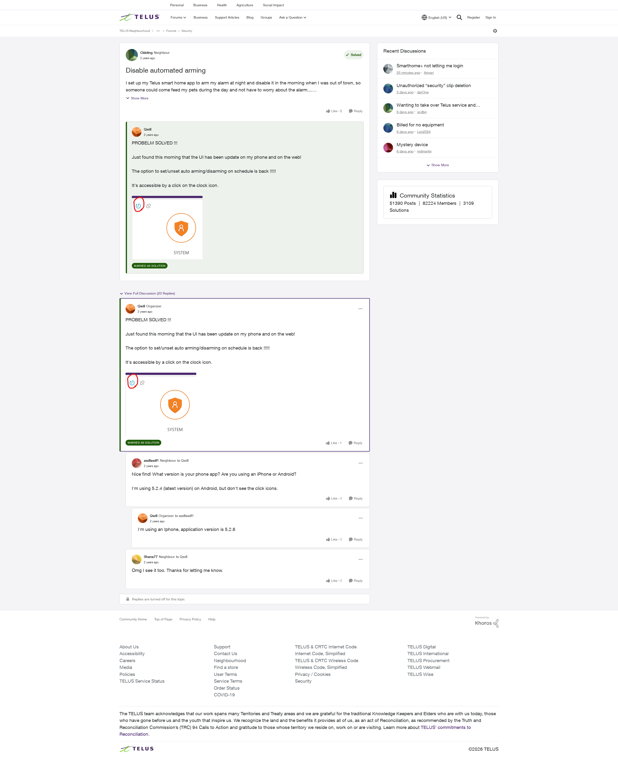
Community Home (133, 619)
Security (187, 31)
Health (222, 5)
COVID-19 (224, 694)
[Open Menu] (495, 30)
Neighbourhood (230, 660)
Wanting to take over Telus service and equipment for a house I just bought (436, 105)
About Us (129, 646)
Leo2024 (424, 132)
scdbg (422, 112)
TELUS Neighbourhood (134, 31)
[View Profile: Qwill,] (136, 132)
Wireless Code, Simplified (321, 667)
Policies (127, 674)
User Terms (225, 674)
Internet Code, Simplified (320, 653)
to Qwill (183, 460)
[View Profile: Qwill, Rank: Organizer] (130, 309)
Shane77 (151, 557)
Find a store (226, 667)
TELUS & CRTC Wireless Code (326, 660)
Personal (177, 5)
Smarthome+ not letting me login (430, 65)
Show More (139, 98)
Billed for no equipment (420, 124)
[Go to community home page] (140, 17)
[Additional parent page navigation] (158, 30)
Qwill (147, 129)
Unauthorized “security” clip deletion (434, 85)
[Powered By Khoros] (487, 622)
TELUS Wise (420, 674)
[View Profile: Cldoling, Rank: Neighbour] (132, 55)
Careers (127, 660)
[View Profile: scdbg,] (388, 108)
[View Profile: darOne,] (388, 88)
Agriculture (245, 5)
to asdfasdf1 (184, 516)
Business (200, 5)
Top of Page (163, 619)
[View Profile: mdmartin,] (388, 147)
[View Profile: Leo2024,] (388, 128)
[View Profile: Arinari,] (388, 69)
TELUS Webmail (423, 667)
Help (211, 619)
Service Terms (228, 681)
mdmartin (424, 151)
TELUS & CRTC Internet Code (326, 646)
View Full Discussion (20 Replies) (150, 293)
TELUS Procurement (428, 660)
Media (125, 667)
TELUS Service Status (142, 681)
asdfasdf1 (151, 460)
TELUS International (428, 653)
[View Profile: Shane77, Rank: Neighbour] (136, 559)
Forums (171, 31)
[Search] (459, 17)
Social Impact (273, 5)
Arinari (429, 72)
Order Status (227, 688)
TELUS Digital (421, 646)
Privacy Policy (190, 619)
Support (222, 646)
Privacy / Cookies (313, 674)
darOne (423, 92)
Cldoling (146, 52)
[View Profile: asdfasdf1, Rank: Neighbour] (136, 463)
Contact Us (225, 653)
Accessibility (132, 653)
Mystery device (412, 144)
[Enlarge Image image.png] (167, 227)
